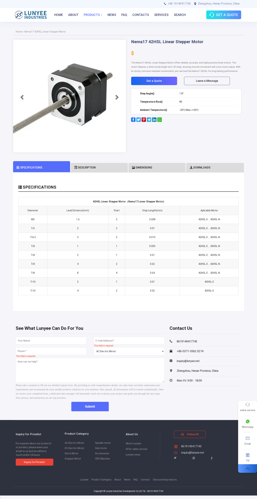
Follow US (193, 434)
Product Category (101, 479)
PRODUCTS (92, 15)
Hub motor (101, 448)
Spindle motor (103, 442)
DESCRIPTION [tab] (87, 167)
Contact (145, 479)
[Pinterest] (144, 121)
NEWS (112, 15)
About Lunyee (133, 443)
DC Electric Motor (74, 448)
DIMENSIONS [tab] (144, 167)
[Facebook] (133, 121)
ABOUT (73, 15)
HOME (58, 15)
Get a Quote (154, 80)
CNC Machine (102, 458)
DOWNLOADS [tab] (201, 167)
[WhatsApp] (159, 121)
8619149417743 (191, 446)
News (127, 479)
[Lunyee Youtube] (193, 458)
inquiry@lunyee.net (192, 452)
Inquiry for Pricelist (34, 462)
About (117, 479)
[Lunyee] (30, 14)
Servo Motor (71, 453)
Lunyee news (133, 454)
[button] (21, 96)
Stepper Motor (73, 458)
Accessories (102, 453)
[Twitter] (138, 121)
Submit (90, 406)
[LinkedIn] (154, 121)
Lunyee (84, 479)
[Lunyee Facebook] (211, 458)
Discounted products (165, 479)
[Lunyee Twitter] (175, 458)
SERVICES (161, 15)
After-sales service (136, 449)
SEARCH (180, 15)
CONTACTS (140, 15)
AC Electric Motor (74, 442)
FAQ (124, 15)
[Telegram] (149, 121)
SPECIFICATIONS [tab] (31, 167)
